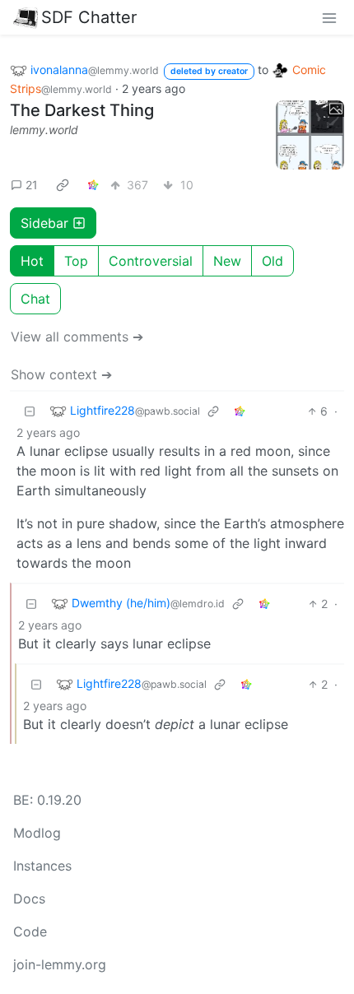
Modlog (37, 832)
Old (272, 261)
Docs (29, 898)
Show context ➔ (61, 374)
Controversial (151, 261)
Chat (35, 298)
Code (30, 931)
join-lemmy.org (59, 964)
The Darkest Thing (82, 110)
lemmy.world (44, 130)
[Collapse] (29, 411)
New (227, 261)
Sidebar (44, 223)
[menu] (329, 17)
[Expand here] (310, 135)
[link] (62, 185)
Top (76, 261)
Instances (42, 865)
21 (32, 185)
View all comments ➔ (77, 336)
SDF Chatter (89, 17)
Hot (32, 261)
